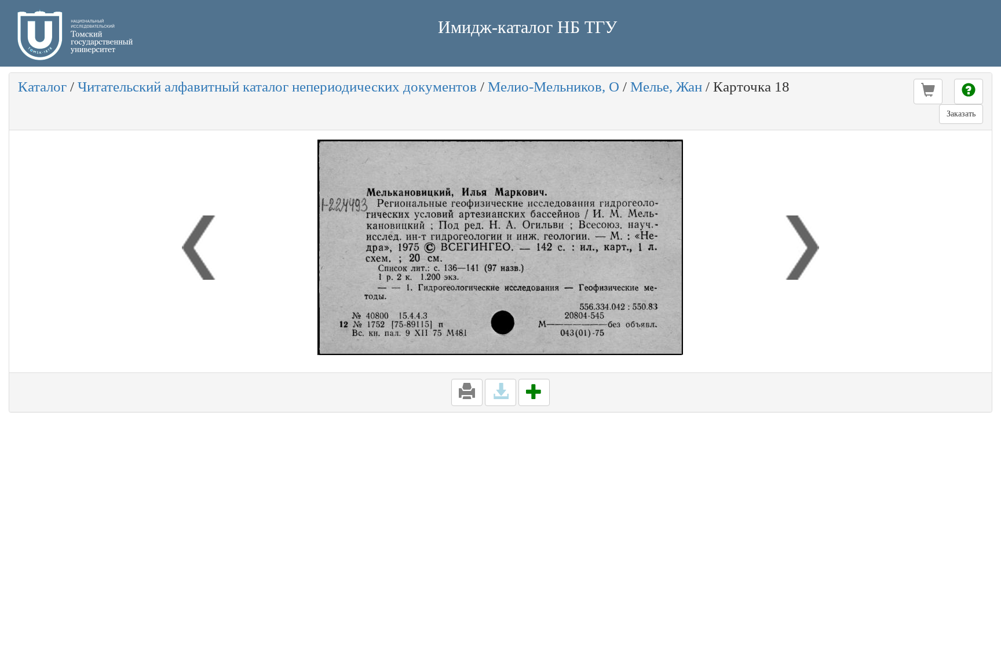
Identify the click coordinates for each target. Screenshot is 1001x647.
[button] (928, 91)
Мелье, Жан (666, 86)
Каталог (42, 86)
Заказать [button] (961, 113)
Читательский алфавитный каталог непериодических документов (277, 86)
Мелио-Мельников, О (553, 86)
